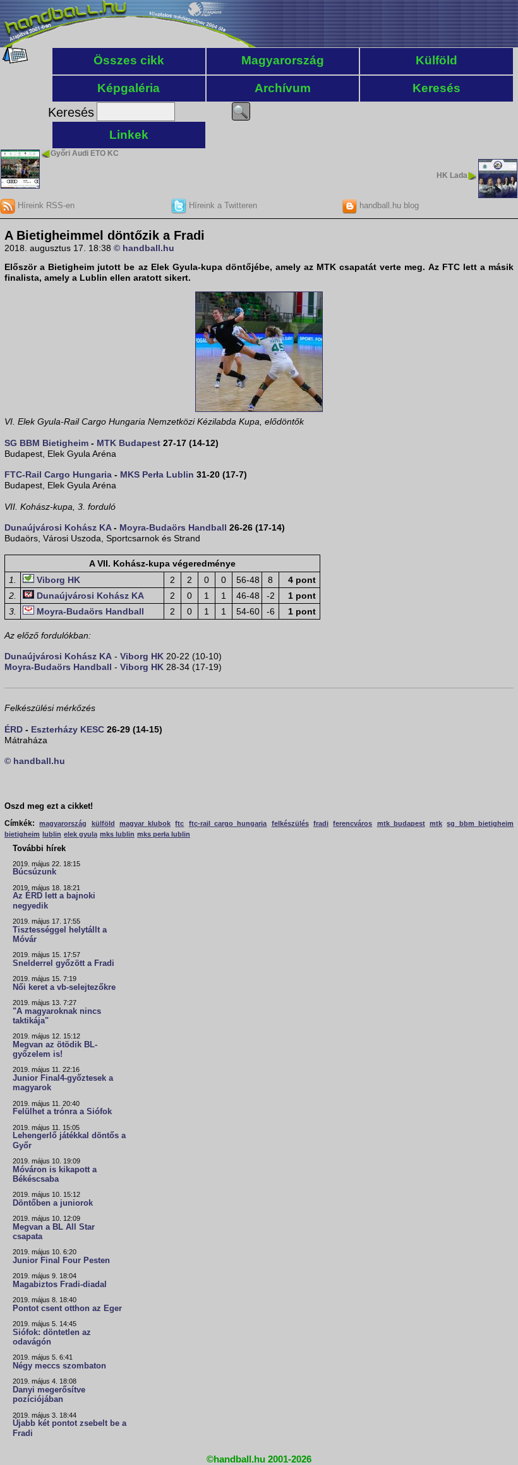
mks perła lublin (163, 834)
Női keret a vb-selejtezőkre (64, 987)
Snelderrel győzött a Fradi (63, 963)
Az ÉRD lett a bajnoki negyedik (54, 900)
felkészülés (290, 823)
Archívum (283, 88)
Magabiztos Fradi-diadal (60, 1284)
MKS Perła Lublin (157, 474)
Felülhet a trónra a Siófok (62, 1111)
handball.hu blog (388, 205)
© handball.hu (144, 248)
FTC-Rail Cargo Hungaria (58, 474)
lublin (51, 834)
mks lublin (117, 834)
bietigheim (22, 834)
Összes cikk (128, 60)
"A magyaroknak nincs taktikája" (57, 1016)
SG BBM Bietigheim (46, 443)
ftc (179, 823)
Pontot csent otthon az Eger (67, 1308)
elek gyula (80, 834)
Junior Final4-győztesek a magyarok (63, 1083)
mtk (436, 823)
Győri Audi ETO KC (85, 153)
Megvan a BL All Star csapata (54, 1232)
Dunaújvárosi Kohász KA (57, 527)
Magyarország (282, 60)
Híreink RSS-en (45, 205)
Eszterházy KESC (67, 729)
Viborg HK (58, 580)
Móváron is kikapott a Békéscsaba (55, 1174)
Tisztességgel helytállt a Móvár (60, 935)
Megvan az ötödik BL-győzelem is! (55, 1049)
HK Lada (452, 175)
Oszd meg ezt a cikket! (48, 806)
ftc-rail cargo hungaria (228, 823)
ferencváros (352, 823)
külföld (103, 823)
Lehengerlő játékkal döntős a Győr (69, 1140)
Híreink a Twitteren (221, 205)
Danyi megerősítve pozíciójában (49, 1395)
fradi (320, 823)
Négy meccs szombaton (59, 1366)
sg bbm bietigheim (480, 823)
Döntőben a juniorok (53, 1203)
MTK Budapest (128, 443)
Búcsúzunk (34, 872)
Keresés (437, 88)
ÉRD (13, 729)
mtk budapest (401, 823)
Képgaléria (128, 88)
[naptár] (14, 61)
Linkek (128, 134)
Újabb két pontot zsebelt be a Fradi (69, 1428)
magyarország (63, 823)
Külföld (436, 60)
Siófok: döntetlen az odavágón (52, 1337)
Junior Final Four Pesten (61, 1260)
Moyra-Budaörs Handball (173, 527)
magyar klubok (145, 823)
